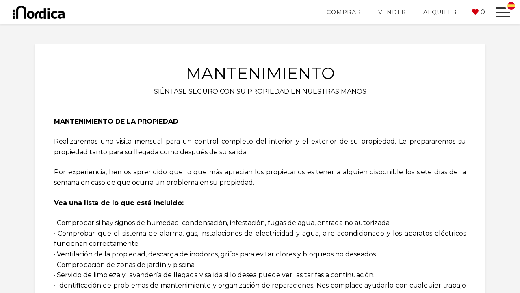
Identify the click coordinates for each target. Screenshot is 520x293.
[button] (479, 12)
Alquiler (440, 12)
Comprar (344, 12)
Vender (392, 12)
